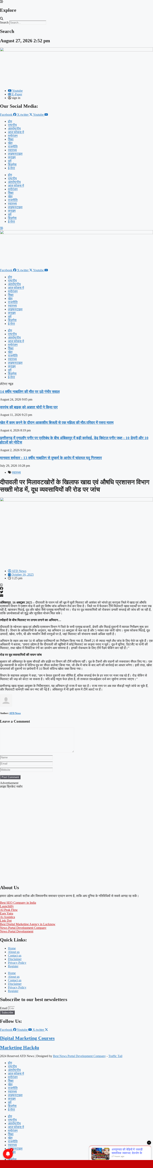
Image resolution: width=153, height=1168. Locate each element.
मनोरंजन (13, 135)
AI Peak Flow (9, 910)
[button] (76, 19)
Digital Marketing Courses (27, 1038)
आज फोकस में (16, 132)
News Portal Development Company (23, 927)
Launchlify (7, 906)
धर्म (9, 161)
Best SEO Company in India (18, 902)
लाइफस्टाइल (15, 153)
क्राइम (12, 157)
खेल (10, 143)
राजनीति (13, 146)
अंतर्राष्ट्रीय (14, 128)
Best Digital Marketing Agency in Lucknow (27, 924)
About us (14, 952)
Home (12, 948)
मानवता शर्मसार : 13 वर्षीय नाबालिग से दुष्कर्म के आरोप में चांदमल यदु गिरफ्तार (51, 458)
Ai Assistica (7, 917)
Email (4, 1008)
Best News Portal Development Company (79, 1056)
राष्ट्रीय (12, 125)
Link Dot (6, 920)
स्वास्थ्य (12, 150)
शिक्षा (11, 139)
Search (4, 22)
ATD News (15, 713)
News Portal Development (16, 931)
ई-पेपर (11, 168)
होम (10, 121)
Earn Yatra (6, 913)
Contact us (14, 955)
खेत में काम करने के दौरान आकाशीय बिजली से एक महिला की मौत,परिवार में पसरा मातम (57, 422)
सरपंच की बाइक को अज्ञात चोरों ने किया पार (29, 407)
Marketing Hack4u (19, 1047)
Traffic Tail (115, 1056)
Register (13, 966)
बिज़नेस (12, 164)
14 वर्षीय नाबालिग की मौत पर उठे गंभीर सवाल (30, 392)
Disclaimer (15, 959)
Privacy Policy (17, 962)
